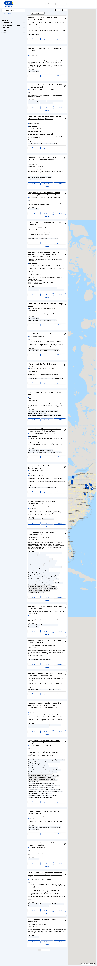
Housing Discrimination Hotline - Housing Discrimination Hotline (43, 502)
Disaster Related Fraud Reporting (49, 625)
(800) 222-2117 (33, 263)
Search (51, 4)
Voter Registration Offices (34, 578)
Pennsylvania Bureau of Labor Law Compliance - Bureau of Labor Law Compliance (45, 674)
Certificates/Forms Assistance (35, 565)
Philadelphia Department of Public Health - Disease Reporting (44, 812)
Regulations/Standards (45, 177)
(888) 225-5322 (33, 850)
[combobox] (60, 4)
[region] (82, 487)
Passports (30, 575)
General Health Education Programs (37, 413)
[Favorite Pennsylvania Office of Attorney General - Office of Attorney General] (65, 607)
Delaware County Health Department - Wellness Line (45, 393)
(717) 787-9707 (33, 647)
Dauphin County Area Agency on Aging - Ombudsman (42, 920)
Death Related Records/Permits (45, 580)
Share (64, 10)
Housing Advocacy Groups (34, 518)
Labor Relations (56, 689)
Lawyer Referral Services (57, 378)
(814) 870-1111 (33, 339)
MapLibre (83, 963)
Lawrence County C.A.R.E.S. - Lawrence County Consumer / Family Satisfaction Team (44, 430)
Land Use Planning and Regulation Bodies (38, 571)
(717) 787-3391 (33, 24)
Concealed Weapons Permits (35, 590)
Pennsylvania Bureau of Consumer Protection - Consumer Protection (45, 641)
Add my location (7, 13)
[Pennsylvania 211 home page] (8, 4)
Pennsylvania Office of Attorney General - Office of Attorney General (45, 607)
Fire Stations (47, 590)
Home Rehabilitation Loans (34, 563)
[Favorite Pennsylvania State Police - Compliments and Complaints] (65, 49)
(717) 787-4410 (33, 508)
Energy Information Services (35, 179)
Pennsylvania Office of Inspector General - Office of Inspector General (45, 86)
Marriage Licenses (54, 775)
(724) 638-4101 (33, 229)
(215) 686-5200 (33, 818)
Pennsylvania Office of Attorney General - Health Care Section (43, 18)
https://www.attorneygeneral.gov (37, 27)
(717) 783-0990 (33, 200)
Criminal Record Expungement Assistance (38, 573)
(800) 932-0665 (33, 680)
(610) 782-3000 (33, 748)
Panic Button (88, 4)
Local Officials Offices (46, 584)
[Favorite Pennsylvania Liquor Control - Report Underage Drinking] (65, 305)
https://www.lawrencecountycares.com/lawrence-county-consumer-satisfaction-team (46, 439)
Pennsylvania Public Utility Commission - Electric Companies (43, 467)
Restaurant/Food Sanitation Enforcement (38, 905)
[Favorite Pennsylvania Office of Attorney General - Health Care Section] (65, 18)
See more (47, 42)
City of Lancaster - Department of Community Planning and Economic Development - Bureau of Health (45, 875)
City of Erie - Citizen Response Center (41, 334)
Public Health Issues (33, 238)
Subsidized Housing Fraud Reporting (37, 101)
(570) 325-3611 (33, 539)
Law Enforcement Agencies (52, 575)
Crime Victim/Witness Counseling (50, 578)
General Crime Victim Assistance (36, 785)
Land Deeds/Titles (32, 555)
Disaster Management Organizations (37, 576)
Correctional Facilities (33, 567)
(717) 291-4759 (33, 882)
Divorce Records (57, 567)
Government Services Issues (35, 588)
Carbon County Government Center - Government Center (41, 533)
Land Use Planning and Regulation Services (50, 553)
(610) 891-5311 (33, 400)
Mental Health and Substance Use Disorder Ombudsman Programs (44, 452)
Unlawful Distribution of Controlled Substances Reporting (42, 320)
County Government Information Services (38, 569)
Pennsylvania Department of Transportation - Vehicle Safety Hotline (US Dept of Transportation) (45, 119)
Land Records (53, 561)
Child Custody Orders (49, 565)
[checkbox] (2, 22)
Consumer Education (33, 659)
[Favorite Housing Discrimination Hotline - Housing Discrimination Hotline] (65, 502)
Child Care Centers (32, 288)
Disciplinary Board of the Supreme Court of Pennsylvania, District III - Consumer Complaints (45, 194)
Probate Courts (42, 555)
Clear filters (21, 17)
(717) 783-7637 (33, 311)
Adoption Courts (32, 580)
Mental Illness (6, 27)
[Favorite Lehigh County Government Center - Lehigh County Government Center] (65, 742)
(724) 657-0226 (33, 436)
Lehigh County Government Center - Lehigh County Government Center (44, 742)
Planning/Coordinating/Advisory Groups (37, 586)
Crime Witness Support (33, 584)
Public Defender (52, 586)
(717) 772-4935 (33, 92)
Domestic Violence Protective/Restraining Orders (40, 559)
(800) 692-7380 (33, 164)
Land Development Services (50, 588)
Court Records (58, 582)
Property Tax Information (49, 563)
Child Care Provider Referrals (57, 290)
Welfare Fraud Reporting (46, 103)
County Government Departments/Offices (38, 415)
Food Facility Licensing (57, 903)
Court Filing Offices (52, 576)
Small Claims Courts (39, 575)
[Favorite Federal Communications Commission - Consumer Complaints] (65, 844)
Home (43, 4)
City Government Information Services (49, 350)
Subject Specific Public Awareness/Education (50, 827)
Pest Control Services (45, 903)
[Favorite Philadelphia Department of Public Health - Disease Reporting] (65, 812)
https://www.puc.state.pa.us (36, 166)
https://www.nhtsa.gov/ (35, 128)
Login (81, 4)
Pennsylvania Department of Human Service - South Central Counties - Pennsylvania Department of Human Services (44, 254)
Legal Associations (32, 378)
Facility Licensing (44, 290)
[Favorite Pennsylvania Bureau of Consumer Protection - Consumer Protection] (65, 642)
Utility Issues (54, 238)
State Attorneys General (34, 625)
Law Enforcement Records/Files (36, 592)
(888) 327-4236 (33, 126)
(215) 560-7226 (33, 712)
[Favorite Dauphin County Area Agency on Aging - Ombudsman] (65, 920)
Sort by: (28, 13)
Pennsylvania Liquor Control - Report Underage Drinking (45, 305)
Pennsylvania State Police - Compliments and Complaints (44, 49)
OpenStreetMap (90, 963)
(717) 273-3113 (33, 371)
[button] (72, 481)
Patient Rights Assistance (46, 450)
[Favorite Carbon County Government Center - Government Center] (65, 533)
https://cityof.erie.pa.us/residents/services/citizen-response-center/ (45, 341)
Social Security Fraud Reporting (54, 101)
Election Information (55, 573)
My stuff (72, 4)
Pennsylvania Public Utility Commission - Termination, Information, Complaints (43, 158)
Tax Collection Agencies (46, 567)
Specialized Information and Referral (47, 288)
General (5, 32)
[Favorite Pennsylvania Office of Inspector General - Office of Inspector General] (65, 86)
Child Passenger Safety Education (36, 143)
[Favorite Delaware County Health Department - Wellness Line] (65, 393)
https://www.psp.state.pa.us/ (36, 57)
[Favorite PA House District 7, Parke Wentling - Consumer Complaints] (65, 224)
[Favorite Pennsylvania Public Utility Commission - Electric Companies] (65, 467)
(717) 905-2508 (33, 926)
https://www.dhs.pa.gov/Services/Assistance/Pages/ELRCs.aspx (44, 265)
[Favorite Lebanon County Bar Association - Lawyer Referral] (65, 365)
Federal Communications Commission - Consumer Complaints (42, 844)
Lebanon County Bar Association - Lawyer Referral (43, 365)
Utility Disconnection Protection (36, 487)
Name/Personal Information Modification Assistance (41, 582)
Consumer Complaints (33, 34)
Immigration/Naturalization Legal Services (38, 557)
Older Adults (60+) (7, 22)
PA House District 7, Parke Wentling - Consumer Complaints (45, 224)
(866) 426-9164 (33, 55)
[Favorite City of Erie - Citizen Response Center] (65, 334)
